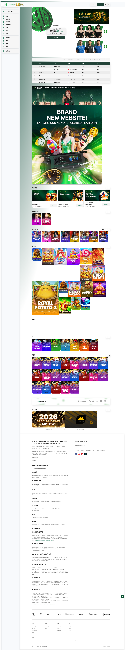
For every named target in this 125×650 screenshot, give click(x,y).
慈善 (70, 630)
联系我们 (59, 626)
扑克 (33, 632)
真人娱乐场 (48, 540)
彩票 (52, 540)
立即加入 (56, 37)
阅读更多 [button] (34, 460)
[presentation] (107, 212)
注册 (100, 4)
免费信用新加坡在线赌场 (37, 604)
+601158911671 (84, 448)
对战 (33, 634)
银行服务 (47, 626)
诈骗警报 (59, 630)
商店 (70, 626)
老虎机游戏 (42, 540)
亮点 (46, 628)
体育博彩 (38, 540)
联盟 (70, 628)
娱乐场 (33, 628)
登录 (93, 4)
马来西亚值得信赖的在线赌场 (49, 604)
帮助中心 (59, 628)
